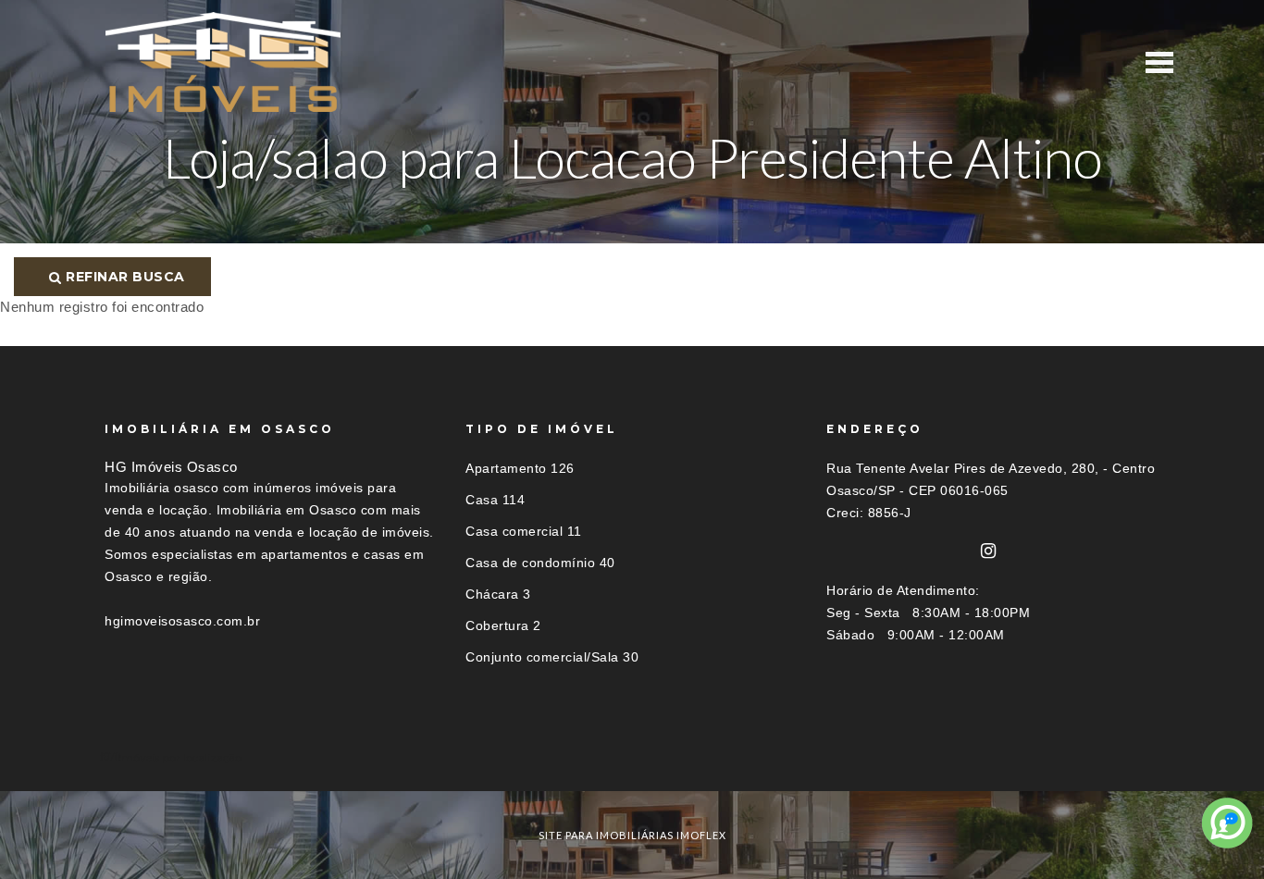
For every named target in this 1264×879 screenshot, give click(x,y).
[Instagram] (989, 551)
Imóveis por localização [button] (180, 757)
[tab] (632, 757)
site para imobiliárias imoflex (632, 835)
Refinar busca (123, 276)
